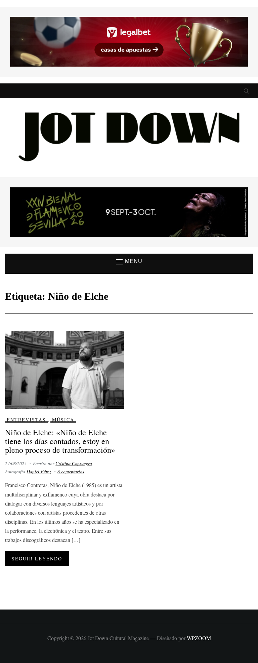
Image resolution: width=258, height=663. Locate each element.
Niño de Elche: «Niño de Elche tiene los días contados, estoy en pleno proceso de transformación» (60, 441)
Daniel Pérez (39, 471)
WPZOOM (199, 637)
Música (63, 419)
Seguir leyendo (37, 558)
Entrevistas (26, 419)
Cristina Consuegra (73, 463)
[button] (129, 261)
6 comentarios (70, 471)
